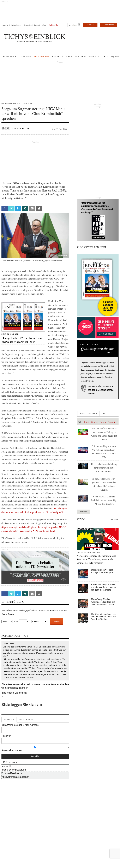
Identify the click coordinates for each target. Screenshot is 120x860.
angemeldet (20, 684)
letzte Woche (91, 422)
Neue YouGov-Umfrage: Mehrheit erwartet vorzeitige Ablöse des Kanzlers (104, 500)
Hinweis (30, 677)
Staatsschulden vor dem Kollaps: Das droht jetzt (102, 571)
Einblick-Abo (53, 25)
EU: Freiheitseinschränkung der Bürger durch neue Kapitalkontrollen (104, 467)
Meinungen (57, 56)
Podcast (37, 25)
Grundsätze (27, 25)
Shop (44, 25)
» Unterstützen (108, 25)
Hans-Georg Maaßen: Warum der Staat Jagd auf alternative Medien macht (103, 602)
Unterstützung (16, 25)
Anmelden (90, 25)
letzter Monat (108, 422)
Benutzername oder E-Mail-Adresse (20, 725)
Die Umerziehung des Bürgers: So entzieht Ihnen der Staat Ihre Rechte (103, 616)
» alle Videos (114, 519)
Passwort (6, 736)
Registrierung (26, 719)
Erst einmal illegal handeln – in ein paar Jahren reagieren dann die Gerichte (103, 587)
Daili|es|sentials (41, 56)
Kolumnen (26, 56)
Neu (105, 413)
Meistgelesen (88, 413)
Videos (69, 56)
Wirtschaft (94, 56)
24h (80, 422)
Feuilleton (80, 56)
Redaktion (23, 128)
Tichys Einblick (10, 56)
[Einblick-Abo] (98, 285)
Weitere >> (83, 511)
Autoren (5, 25)
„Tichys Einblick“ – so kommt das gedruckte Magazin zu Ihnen (21, 340)
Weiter (57, 621)
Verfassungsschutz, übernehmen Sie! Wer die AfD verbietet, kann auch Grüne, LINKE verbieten (96, 559)
